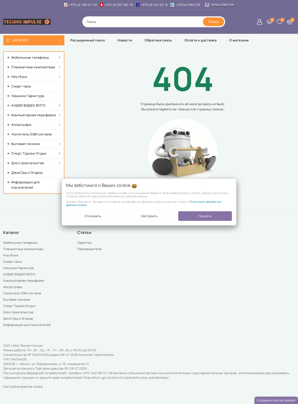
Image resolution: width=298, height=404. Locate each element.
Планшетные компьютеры (24, 249)
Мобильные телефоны (20, 242)
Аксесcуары (13, 287)
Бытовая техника (17, 299)
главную (183, 109)
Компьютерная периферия (24, 280)
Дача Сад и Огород (18, 318)
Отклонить (93, 216)
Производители (89, 249)
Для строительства (18, 312)
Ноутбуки (11, 255)
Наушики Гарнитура (19, 268)
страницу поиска (210, 109)
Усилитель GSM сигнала (23, 293)
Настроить (149, 216)
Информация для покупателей (27, 325)
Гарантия (84, 242)
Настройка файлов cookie (23, 386)
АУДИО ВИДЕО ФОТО (19, 274)
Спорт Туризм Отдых (19, 306)
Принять (205, 216)
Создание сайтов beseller (276, 400)
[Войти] (259, 22)
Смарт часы (13, 261)
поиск (91, 22)
